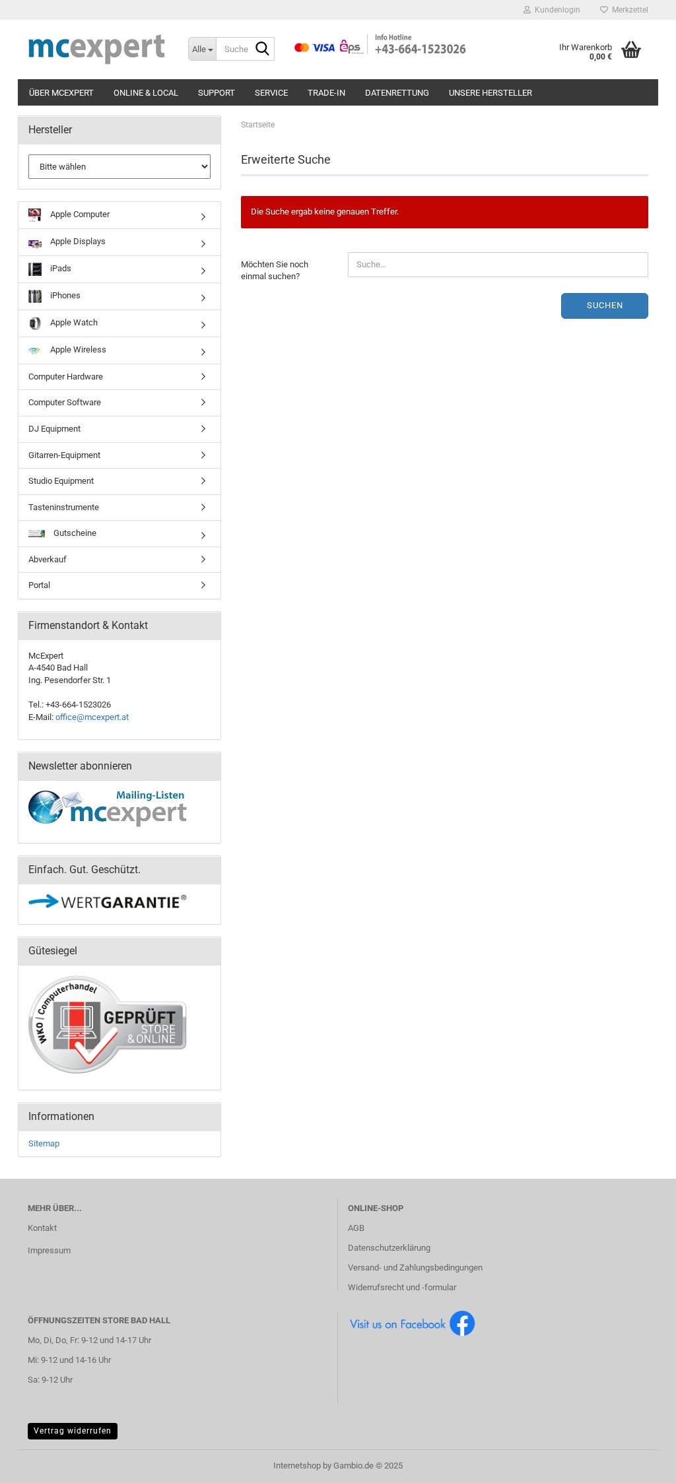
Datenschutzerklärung (389, 1248)
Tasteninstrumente (63, 507)
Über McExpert (61, 93)
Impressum (49, 1250)
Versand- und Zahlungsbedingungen (415, 1267)
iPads (59, 268)
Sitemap (43, 1143)
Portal (39, 585)
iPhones (64, 295)
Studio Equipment (61, 481)
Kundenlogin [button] (555, 10)
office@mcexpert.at (92, 717)
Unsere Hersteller (490, 93)
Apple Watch (73, 322)
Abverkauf (47, 559)
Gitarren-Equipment (64, 455)
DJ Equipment (54, 429)
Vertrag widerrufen (73, 1430)
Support (216, 93)
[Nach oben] (639, 1463)
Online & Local (146, 93)
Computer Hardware (65, 376)
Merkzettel (628, 10)
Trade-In (326, 93)
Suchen (605, 305)
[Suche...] (262, 49)
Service (271, 93)
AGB (356, 1228)
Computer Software (64, 402)
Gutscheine (73, 533)
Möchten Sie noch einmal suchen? (274, 270)
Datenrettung (397, 93)
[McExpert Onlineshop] (98, 49)
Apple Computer (79, 214)
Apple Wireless (77, 349)
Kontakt (42, 1228)
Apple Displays (77, 241)
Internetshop (297, 1465)
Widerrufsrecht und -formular (402, 1287)
